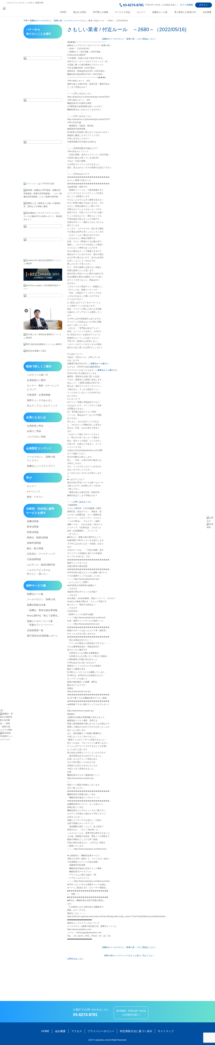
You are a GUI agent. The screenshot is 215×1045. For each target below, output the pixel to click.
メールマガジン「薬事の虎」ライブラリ (42, 458)
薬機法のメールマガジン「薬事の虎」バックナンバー (54, 20)
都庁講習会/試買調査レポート (42, 635)
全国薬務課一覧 (35, 630)
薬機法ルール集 (159, 12)
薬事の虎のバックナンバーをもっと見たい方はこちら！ (129, 955)
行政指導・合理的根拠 (38, 394)
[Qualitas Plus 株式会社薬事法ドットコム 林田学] (43, 262)
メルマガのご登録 (36, 436)
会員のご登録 (34, 431)
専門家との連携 (100, 12)
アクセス (76, 1031)
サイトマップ (166, 1031)
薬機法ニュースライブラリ (41, 466)
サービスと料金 (122, 12)
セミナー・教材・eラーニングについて (43, 387)
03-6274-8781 (133, 5)
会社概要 (207, 12)
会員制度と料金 (35, 425)
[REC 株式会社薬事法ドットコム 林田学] (43, 344)
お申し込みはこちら (82, 502)
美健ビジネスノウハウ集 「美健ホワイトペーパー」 (41, 623)
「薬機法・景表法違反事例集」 (43, 610)
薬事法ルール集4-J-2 (106, 370)
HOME (63, 12)
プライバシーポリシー (101, 1031)
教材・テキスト (35, 496)
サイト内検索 (186, 5)
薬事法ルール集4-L (99, 363)
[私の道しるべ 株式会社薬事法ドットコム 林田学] (43, 336)
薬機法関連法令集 (36, 605)
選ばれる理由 (79, 12)
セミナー (141, 12)
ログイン (203, 5)
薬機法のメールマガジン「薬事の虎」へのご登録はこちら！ (129, 39)
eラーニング (33, 491)
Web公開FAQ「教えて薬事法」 (43, 615)
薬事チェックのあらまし (40, 400)
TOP (26, 20)
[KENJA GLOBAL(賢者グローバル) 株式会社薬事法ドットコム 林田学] (43, 319)
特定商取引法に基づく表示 (136, 1031)
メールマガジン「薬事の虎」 (42, 599)
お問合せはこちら (75, 959)
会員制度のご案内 (36, 380)
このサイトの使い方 (37, 374)
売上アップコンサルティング (42, 405)
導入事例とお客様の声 (185, 12)
